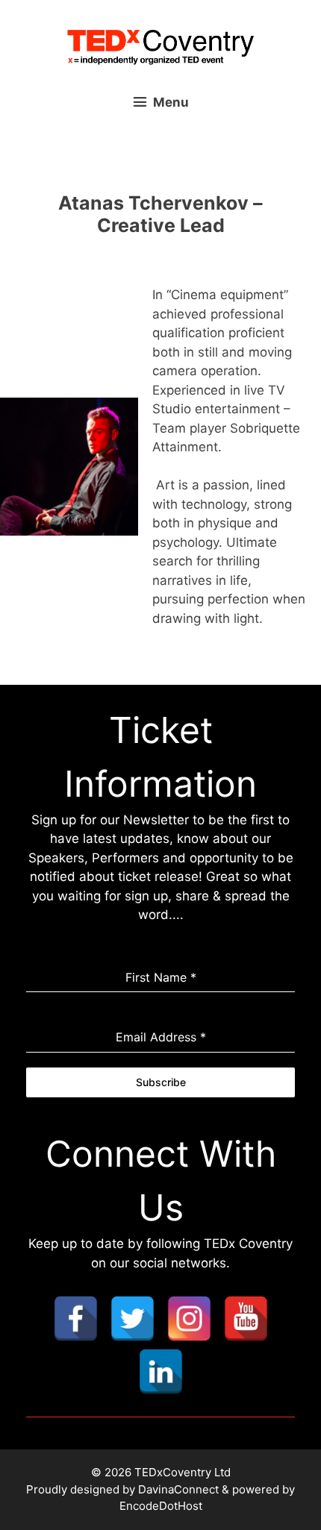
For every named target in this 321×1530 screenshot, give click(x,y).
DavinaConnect (178, 1489)
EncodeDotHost (160, 1506)
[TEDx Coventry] (160, 46)
